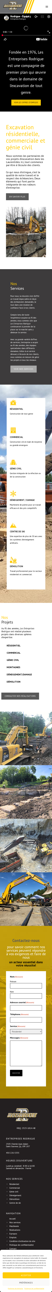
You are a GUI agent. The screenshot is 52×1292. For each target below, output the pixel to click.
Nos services (15, 1222)
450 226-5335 (12, 1152)
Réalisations (14, 1230)
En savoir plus (17, 196)
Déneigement (15, 1195)
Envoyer (16, 1073)
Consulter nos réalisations (20, 696)
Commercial (14, 1187)
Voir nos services (23, 369)
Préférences (26, 1282)
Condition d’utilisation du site (22, 1241)
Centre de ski (15, 1202)
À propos (13, 1233)
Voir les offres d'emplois (26, 102)
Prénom (13, 981)
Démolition (14, 1199)
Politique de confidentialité (34, 1288)
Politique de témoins (15, 1288)
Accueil (12, 1218)
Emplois (13, 1237)
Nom (12, 991)
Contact (13, 1248)
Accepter (26, 1275)
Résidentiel (14, 1184)
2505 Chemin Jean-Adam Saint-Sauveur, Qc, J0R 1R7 (18, 1145)
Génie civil (13, 1191)
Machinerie (14, 1226)
